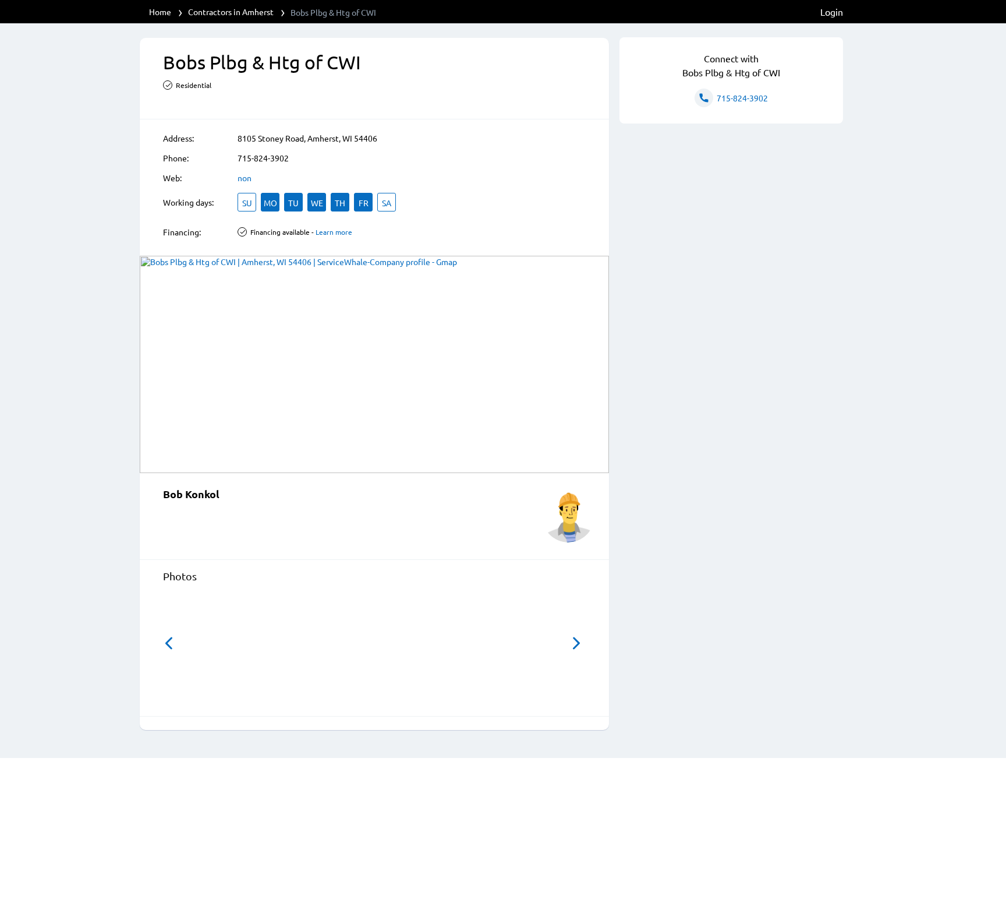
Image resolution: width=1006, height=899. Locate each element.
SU (247, 203)
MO (270, 203)
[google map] (374, 364)
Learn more (334, 232)
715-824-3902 (263, 158)
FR (364, 203)
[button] (168, 643)
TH (340, 203)
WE (317, 203)
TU (293, 203)
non (245, 177)
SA (386, 203)
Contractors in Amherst (231, 11)
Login (831, 11)
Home (160, 11)
